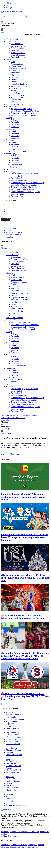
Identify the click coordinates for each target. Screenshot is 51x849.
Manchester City (12, 772)
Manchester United (13, 770)
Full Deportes (11, 167)
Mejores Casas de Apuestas (21, 109)
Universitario (16, 100)
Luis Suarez (10, 785)
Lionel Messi (11, 779)
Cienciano (15, 77)
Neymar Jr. (10, 783)
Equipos (9, 759)
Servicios (9, 171)
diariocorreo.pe (16, 847)
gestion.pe (31, 845)
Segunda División (13, 721)
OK (26, 16)
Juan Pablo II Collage (19, 86)
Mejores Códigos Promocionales (23, 115)
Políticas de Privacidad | (30, 832)
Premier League (12, 129)
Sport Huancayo (17, 95)
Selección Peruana (18, 53)
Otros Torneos (11, 748)
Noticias (14, 120)
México (4, 32)
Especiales (10, 5)
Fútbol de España (13, 735)
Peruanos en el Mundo (19, 46)
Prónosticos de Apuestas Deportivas (25, 111)
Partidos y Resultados (14, 104)
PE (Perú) (5, 429)
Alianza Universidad (19, 68)
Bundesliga (10, 153)
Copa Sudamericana (19, 57)
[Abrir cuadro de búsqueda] (2, 14)
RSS (8, 803)
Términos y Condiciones (18, 415)
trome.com (5, 847)
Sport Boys (15, 93)
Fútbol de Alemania (13, 739)
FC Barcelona (11, 761)
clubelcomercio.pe (19, 845)
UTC (13, 102)
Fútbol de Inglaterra (13, 737)
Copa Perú (15, 50)
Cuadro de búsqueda (32, 35)
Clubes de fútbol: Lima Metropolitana (25, 192)
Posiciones (15, 127)
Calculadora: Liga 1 (18, 178)
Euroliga (9, 752)
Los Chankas (16, 88)
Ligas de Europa (12, 732)
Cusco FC (15, 82)
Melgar (13, 91)
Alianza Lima (16, 66)
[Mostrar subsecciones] (13, 118)
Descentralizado (17, 44)
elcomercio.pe (6, 845)
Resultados (15, 122)
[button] (25, 424)
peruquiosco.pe (28, 847)
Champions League (13, 750)
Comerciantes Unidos (19, 79)
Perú (3, 28)
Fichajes (9, 7)
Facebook (10, 799)
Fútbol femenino (17, 48)
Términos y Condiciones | (11, 832)
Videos (8, 3)
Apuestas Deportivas (14, 106)
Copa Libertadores (18, 55)
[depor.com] (6, 224)
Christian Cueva (12, 790)
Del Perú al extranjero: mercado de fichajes (27, 183)
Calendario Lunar (18, 196)
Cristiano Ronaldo (13, 781)
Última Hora (11, 228)
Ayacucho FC (16, 73)
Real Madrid (11, 763)
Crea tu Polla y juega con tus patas (24, 174)
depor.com (5, 415)
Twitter (9, 796)
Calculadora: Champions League (24, 185)
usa (7, 169)
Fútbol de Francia (13, 744)
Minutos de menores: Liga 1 (22, 180)
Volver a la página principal (11, 454)
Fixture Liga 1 (16, 176)
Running (9, 237)
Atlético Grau (16, 71)
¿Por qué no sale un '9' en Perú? (23, 189)
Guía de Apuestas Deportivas (22, 113)
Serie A (9, 140)
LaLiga (9, 118)
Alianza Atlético (17, 64)
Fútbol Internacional (19, 151)
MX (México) (6, 433)
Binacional (15, 75)
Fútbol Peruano (12, 41)
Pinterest (9, 801)
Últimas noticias (12, 39)
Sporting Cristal (17, 97)
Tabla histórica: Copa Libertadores (24, 187)
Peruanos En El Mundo (15, 719)
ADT (13, 62)
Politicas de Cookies (17, 418)
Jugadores (10, 777)
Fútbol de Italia (12, 741)
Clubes (8, 59)
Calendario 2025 (17, 194)
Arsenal (9, 768)
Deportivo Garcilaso (19, 84)
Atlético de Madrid (13, 766)
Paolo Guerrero (12, 788)
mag (36, 847)
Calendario (15, 124)
